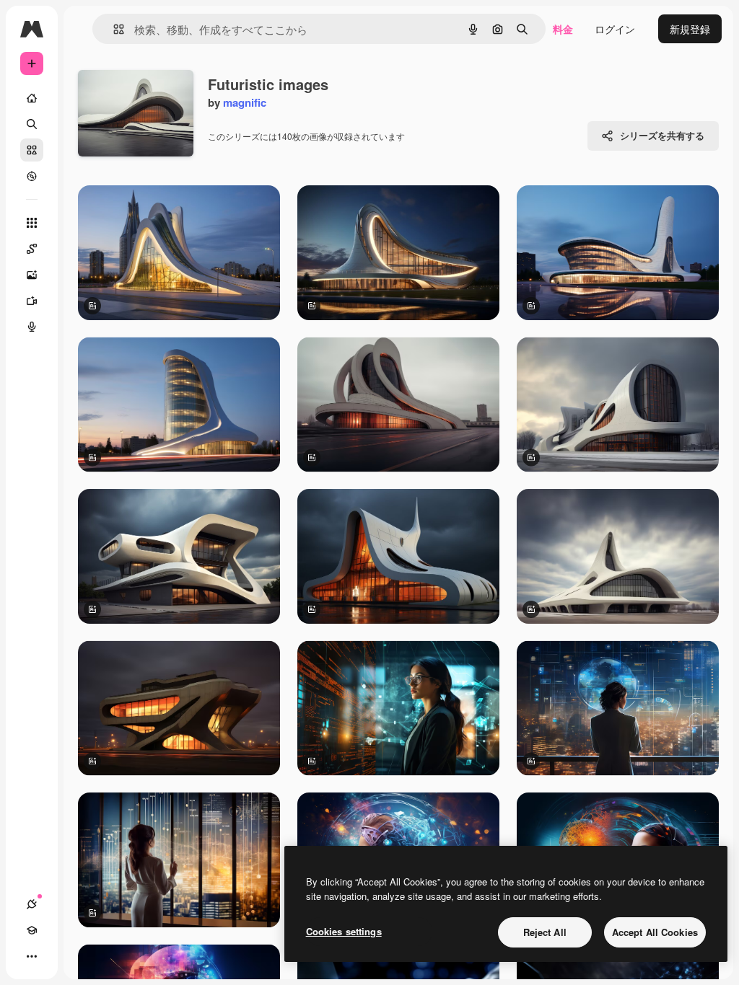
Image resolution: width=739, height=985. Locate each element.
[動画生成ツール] (31, 300)
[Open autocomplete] (113, 29)
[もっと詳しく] (31, 175)
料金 (563, 29)
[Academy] (31, 930)
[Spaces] (31, 248)
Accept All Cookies (655, 932)
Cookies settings (344, 931)
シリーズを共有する (662, 135)
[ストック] (31, 150)
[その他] (31, 956)
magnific (244, 102)
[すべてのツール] (31, 222)
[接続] (31, 904)
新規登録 (690, 29)
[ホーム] (31, 98)
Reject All (545, 932)
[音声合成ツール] (31, 326)
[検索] (31, 124)
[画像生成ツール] (31, 274)
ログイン (615, 29)
